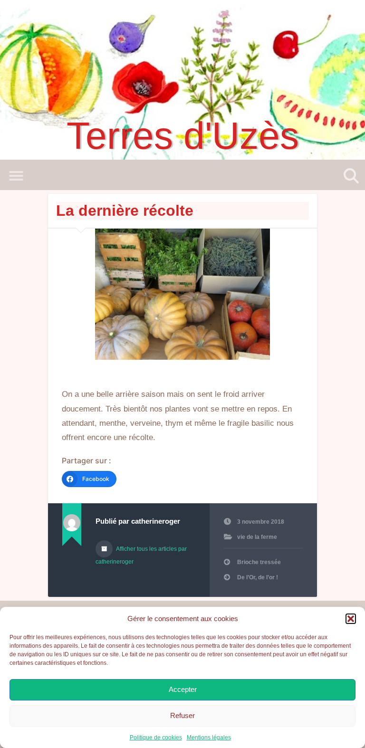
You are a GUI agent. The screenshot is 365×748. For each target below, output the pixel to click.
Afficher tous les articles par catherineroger (141, 555)
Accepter (183, 689)
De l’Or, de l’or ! (257, 577)
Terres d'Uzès (183, 136)
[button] (350, 618)
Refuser (182, 715)
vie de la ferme (257, 537)
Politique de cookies (156, 737)
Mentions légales (209, 737)
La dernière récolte (124, 210)
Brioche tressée (259, 562)
